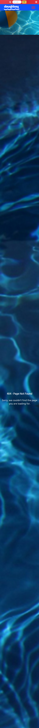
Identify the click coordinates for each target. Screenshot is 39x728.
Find (24, 2)
